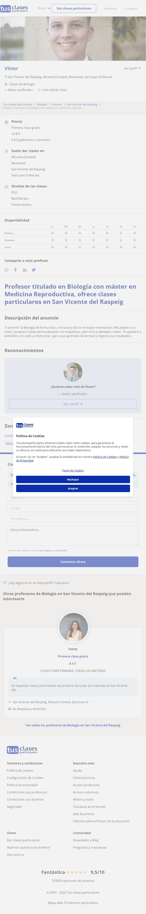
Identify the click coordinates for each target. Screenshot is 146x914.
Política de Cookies (105, 457)
